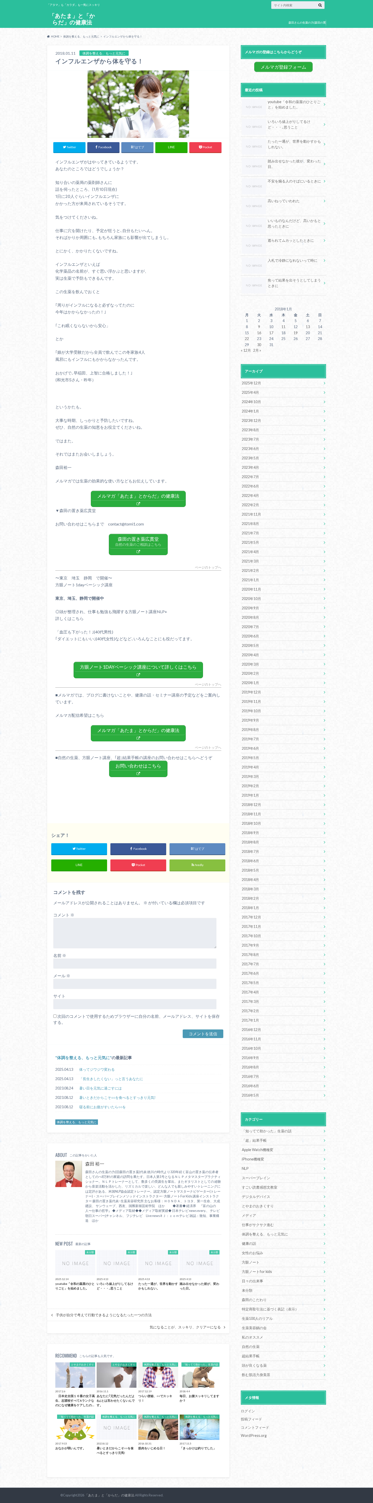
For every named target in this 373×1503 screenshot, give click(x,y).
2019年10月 (251, 711)
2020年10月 (251, 598)
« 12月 (246, 350)
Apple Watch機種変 (257, 1150)
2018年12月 (251, 804)
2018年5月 (250, 870)
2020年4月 (250, 655)
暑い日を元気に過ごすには (100, 1088)
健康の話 (249, 1243)
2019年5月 (250, 758)
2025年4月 (250, 392)
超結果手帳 (251, 1356)
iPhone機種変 (253, 1159)
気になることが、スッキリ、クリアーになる (185, 1327)
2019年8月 (250, 729)
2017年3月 (250, 1001)
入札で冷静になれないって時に (292, 260)
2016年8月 (250, 1067)
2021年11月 (251, 514)
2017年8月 (250, 954)
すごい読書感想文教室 (259, 1187)
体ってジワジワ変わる (97, 1069)
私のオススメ (252, 1337)
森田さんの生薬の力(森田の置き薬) (307, 26)
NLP (245, 1168)
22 (247, 338)
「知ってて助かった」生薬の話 (267, 1131)
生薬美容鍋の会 (254, 1328)
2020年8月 (250, 617)
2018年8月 (250, 842)
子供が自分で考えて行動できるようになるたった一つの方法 (104, 1315)
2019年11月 (251, 701)
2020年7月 (250, 627)
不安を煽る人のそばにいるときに (294, 181)
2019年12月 (251, 692)
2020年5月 (250, 645)
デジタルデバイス (256, 1196)
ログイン (248, 1411)
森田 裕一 (94, 1164)
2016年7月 (250, 1076)
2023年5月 (250, 458)
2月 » (257, 350)
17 (271, 333)
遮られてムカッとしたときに (291, 240)
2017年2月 (250, 1011)
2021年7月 (250, 533)
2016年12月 (251, 1029)
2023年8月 (250, 430)
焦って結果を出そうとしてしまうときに (294, 283)
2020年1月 (250, 683)
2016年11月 (251, 1039)
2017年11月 (251, 926)
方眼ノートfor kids (257, 1271)
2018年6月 (250, 861)
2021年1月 (250, 580)
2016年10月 (251, 1048)
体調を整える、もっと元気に (83, 1057)
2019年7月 (250, 739)
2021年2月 (250, 570)
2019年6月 (250, 748)
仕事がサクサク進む (258, 1225)
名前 (59, 955)
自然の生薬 (251, 1346)
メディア (249, 1215)
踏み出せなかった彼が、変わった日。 (294, 164)
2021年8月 (250, 523)
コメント (63, 914)
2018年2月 (250, 898)
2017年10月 (251, 936)
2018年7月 (250, 851)
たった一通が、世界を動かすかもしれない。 (294, 144)
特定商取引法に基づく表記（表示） (270, 1309)
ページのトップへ (208, 567)
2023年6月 (250, 448)
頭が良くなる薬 (254, 1365)
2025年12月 (251, 383)
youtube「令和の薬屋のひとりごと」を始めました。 (294, 104)
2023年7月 (250, 439)
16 (259, 333)
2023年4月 (250, 467)
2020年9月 (250, 608)
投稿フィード (251, 1419)
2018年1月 (250, 908)
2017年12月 (251, 917)
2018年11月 (251, 814)
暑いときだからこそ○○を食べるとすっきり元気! (117, 1097)
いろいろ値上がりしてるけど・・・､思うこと (289, 124)
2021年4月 (250, 552)
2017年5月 (250, 983)
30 (259, 345)
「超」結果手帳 (254, 1140)
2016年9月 (250, 1058)
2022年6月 (250, 486)
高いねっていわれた (284, 201)
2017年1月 (250, 1020)
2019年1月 (250, 795)
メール (61, 975)
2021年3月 (250, 561)
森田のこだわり (254, 1300)
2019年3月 (250, 776)
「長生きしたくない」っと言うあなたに (111, 1079)
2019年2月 (250, 786)
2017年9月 (250, 945)
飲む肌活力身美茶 (256, 1375)
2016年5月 (250, 1095)
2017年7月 (250, 964)
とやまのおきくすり (258, 1206)
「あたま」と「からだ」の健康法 (72, 19)
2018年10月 (251, 823)
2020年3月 (250, 664)
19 (296, 333)
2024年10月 (251, 402)
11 (283, 327)
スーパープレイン (256, 1178)
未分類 (247, 1290)
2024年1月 (250, 411)
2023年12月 (251, 420)
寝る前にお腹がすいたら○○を (102, 1107)
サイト (59, 995)
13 (308, 327)
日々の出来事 (252, 1281)
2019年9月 (250, 720)
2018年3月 (250, 889)
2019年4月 (250, 767)
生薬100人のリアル (257, 1318)
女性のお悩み (252, 1253)
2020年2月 (250, 673)
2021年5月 (250, 542)
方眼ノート (251, 1262)
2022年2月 (250, 505)
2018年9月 (250, 833)
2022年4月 (250, 495)
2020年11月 (251, 589)
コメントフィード (255, 1427)
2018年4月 (250, 879)
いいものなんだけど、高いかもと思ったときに (294, 223)
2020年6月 (250, 636)
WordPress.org (254, 1435)
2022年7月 (250, 477)
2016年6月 (250, 1086)
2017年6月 (250, 973)
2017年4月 (250, 992)
